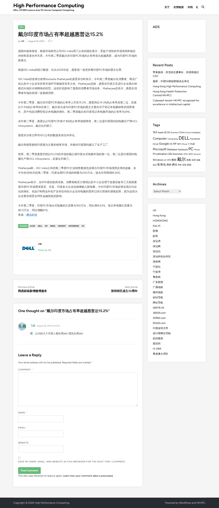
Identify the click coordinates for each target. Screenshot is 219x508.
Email (22, 427)
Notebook (74, 226)
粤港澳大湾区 (160, 353)
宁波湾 (156, 271)
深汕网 (156, 246)
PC (83, 226)
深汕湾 (156, 241)
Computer (160, 138)
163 (155, 132)
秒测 (155, 230)
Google (164, 143)
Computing (173, 139)
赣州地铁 (158, 292)
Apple (161, 132)
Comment (25, 369)
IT (189, 144)
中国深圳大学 (160, 328)
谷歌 (184, 165)
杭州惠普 (158, 338)
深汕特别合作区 (162, 256)
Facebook (195, 138)
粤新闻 (156, 276)
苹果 (180, 165)
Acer (32, 226)
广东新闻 (158, 282)
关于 (167, 7)
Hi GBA (157, 348)
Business (174, 132)
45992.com (159, 317)
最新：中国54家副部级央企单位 (171, 81)
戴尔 (181, 159)
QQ (170, 153)
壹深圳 (156, 343)
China (182, 132)
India (52, 226)
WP (165, 160)
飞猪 (32, 325)
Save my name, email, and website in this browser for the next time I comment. (72, 461)
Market (62, 226)
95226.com (159, 323)
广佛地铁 (158, 287)
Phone (197, 149)
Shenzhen (178, 154)
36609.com (159, 312)
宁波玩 (156, 266)
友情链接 (178, 7)
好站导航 (158, 297)
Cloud (187, 132)
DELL (21, 27)
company (195, 132)
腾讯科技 (31, 214)
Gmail (155, 144)
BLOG (167, 132)
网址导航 (158, 302)
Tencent (197, 154)
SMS (186, 154)
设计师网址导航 (162, 333)
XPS (169, 160)
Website (23, 442)
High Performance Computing (48, 5)
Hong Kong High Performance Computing (177, 86)
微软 (174, 159)
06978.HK (158, 307)
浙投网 (156, 261)
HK (22, 41)
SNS (190, 154)
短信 (155, 165)
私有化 (161, 164)
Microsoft (159, 149)
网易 (169, 164)
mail (192, 143)
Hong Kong (159, 215)
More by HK (44, 250)
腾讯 (174, 164)
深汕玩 (156, 251)
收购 (188, 160)
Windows (158, 159)
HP (46, 226)
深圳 (194, 160)
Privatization (160, 153)
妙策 (155, 236)
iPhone (184, 144)
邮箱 (189, 165)
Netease (172, 149)
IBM (179, 144)
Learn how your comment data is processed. (88, 475)
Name (22, 412)
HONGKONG (160, 220)
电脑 (198, 160)
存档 (190, 7)
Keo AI (156, 225)
